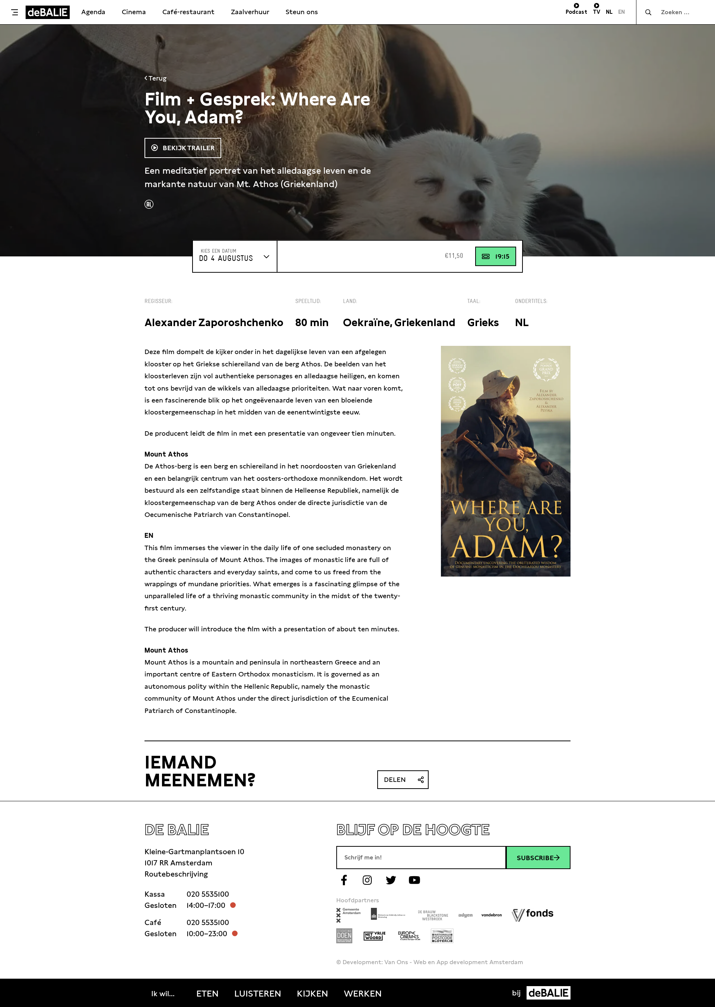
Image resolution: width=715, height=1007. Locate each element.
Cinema (134, 12)
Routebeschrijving (176, 873)
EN (621, 12)
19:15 (502, 256)
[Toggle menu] (14, 12)
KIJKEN (312, 993)
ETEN (207, 993)
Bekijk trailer (187, 148)
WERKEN (363, 993)
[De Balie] (47, 12)
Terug (156, 78)
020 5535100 (208, 894)
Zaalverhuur (250, 12)
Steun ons (302, 12)
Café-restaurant (188, 12)
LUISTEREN (257, 993)
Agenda (93, 12)
